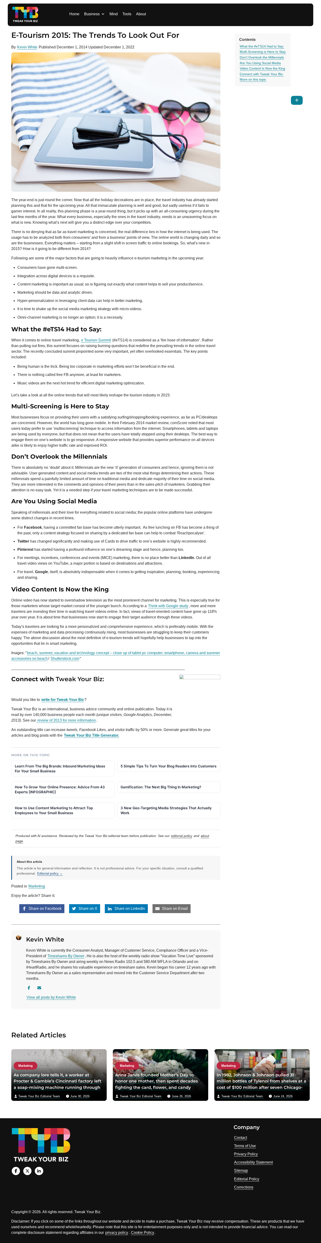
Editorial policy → (50, 873)
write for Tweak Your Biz (62, 700)
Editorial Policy (246, 1179)
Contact (240, 1138)
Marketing (36, 886)
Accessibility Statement (253, 1162)
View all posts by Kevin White (51, 997)
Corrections (243, 1187)
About (141, 14)
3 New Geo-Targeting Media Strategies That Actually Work (166, 810)
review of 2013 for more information (66, 720)
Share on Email (174, 909)
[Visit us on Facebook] (15, 1171)
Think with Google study (168, 606)
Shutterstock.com (65, 659)
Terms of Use (245, 1146)
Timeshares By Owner (65, 956)
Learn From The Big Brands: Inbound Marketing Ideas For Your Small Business (60, 768)
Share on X (87, 909)
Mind (114, 14)
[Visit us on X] (27, 1171)
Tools (126, 14)
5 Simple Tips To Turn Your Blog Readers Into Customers (168, 766)
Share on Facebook (45, 909)
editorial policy (181, 836)
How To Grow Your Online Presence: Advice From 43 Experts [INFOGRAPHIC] (60, 789)
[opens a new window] (22, 690)
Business (92, 14)
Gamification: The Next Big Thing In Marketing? (161, 787)
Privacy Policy (246, 1154)
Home (74, 14)
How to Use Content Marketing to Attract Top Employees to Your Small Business (54, 810)
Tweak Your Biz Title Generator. (91, 735)
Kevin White (27, 47)
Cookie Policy (142, 1233)
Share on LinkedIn (129, 909)
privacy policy (116, 1233)
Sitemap (241, 1171)
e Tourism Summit (96, 340)
